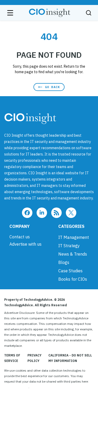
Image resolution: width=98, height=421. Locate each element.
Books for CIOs (72, 279)
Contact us (19, 237)
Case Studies (70, 270)
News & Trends (72, 254)
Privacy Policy (34, 358)
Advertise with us (25, 244)
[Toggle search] (88, 13)
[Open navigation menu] (10, 13)
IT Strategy (69, 245)
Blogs (63, 262)
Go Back (52, 87)
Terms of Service (12, 358)
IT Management (73, 237)
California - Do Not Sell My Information (70, 358)
